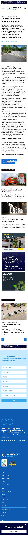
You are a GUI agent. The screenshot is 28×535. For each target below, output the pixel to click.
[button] (8, 160)
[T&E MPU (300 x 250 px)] (13, 290)
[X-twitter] (5, 520)
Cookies (3, 512)
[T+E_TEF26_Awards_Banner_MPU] (13, 270)
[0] (13, 251)
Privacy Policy (5, 509)
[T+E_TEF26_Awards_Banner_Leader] (14, 3)
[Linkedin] (2, 520)
